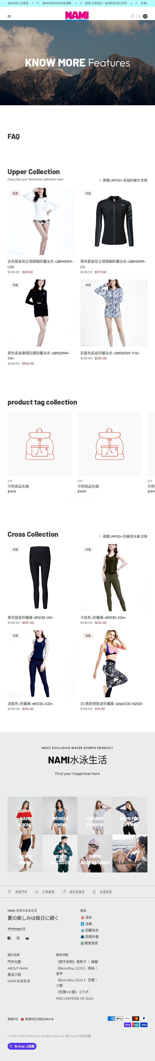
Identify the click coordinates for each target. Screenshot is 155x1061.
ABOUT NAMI (18, 968)
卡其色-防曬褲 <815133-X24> (103, 617)
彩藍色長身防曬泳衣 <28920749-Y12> (110, 353)
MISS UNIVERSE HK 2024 (74, 998)
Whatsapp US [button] (16, 928)
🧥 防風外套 (89, 937)
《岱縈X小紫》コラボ (72, 992)
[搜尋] (138, 16)
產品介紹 (14, 974)
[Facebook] (12, 938)
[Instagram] (21, 938)
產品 (83, 910)
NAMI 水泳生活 (19, 981)
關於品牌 (14, 954)
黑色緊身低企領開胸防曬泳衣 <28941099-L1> (113, 264)
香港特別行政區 (39, 1019)
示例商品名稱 (18, 486)
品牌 (10, 481)
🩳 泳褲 (86, 924)
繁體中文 (13, 1019)
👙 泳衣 (86, 917)
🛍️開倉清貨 (89, 943)
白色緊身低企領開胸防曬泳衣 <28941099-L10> (40, 264)
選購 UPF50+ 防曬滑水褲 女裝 (125, 536)
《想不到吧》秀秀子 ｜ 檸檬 (77, 962)
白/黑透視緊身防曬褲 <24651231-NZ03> (111, 703)
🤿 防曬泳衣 (89, 930)
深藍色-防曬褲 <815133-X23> (30, 703)
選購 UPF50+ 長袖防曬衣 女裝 (125, 180)
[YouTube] (30, 938)
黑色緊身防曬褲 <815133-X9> (30, 617)
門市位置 (14, 962)
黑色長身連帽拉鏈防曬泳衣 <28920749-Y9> (39, 356)
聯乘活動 (62, 954)
